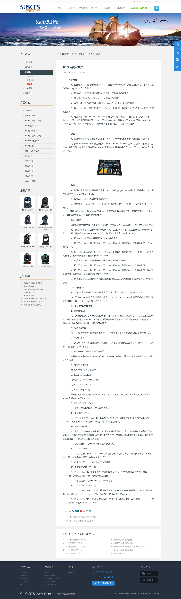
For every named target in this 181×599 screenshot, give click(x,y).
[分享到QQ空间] (70, 511)
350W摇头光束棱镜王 (45, 210)
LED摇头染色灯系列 (33, 121)
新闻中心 (109, 8)
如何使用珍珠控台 (120, 553)
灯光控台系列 (30, 181)
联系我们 (121, 8)
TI (129, 144)
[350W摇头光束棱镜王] (45, 202)
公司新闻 (30, 76)
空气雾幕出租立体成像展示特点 (36, 299)
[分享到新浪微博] (84, 511)
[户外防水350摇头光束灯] (45, 239)
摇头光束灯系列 (31, 116)
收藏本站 (138, 1)
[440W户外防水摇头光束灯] (45, 220)
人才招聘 (28, 88)
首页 (60, 8)
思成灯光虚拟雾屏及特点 (33, 283)
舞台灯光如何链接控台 (122, 540)
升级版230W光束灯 (27, 266)
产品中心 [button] (95, 8)
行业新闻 (30, 80)
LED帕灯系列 (30, 126)
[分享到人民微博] (81, 511)
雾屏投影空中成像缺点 (32, 305)
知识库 (95, 54)
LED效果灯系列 (31, 131)
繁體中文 (148, 1)
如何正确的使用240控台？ (124, 550)
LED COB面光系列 (32, 141)
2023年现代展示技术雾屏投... (35, 302)
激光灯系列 (29, 171)
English (157, 1)
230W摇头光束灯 (45, 266)
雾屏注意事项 (29, 286)
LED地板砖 (29, 146)
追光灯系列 (29, 166)
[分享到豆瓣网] (78, 511)
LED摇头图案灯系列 (33, 136)
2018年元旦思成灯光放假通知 (84, 517)
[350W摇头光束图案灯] (27, 220)
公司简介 (70, 8)
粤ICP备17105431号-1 (152, 594)
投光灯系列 (29, 176)
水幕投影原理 (29, 295)
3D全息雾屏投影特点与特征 (34, 289)
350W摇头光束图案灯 (27, 227)
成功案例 (83, 8)
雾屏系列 (28, 111)
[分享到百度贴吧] (76, 511)
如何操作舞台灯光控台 (75, 553)
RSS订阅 (71, 575)
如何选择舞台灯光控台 (75, 543)
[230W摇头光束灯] (45, 258)
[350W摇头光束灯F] (27, 202)
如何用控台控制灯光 (74, 550)
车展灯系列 (29, 161)
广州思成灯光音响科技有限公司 (124, 594)
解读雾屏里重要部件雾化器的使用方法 (129, 547)
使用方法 (90, 534)
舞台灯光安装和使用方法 (76, 547)
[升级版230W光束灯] (27, 258)
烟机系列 (28, 156)
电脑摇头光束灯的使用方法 (124, 543)
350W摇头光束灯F (27, 210)
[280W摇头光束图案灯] (27, 239)
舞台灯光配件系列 (32, 151)
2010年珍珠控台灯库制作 (76, 540)
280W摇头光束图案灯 (27, 247)
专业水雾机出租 (30, 292)
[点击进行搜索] (156, 8)
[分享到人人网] (73, 511)
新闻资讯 (25, 276)
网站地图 (71, 572)
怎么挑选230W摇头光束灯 (83, 521)
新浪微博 (150, 580)
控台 (82, 534)
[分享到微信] (87, 511)
